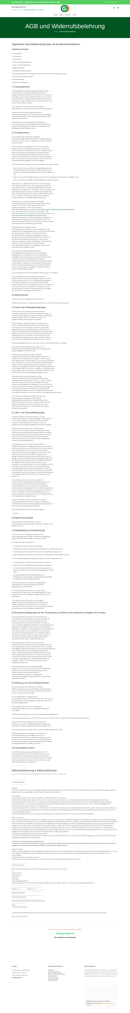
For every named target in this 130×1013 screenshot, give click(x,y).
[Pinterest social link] (102, 2)
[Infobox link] (28, 8)
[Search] (110, 8)
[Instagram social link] (99, 2)
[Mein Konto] (106, 8)
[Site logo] (65, 8)
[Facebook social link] (97, 2)
